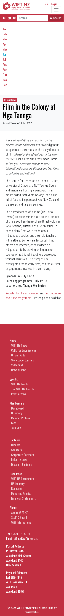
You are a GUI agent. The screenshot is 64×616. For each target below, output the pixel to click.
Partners (15, 440)
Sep (5, 69)
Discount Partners (21, 464)
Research (16, 488)
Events (14, 379)
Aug (5, 64)
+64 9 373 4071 (20, 533)
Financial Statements (23, 498)
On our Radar (10, 100)
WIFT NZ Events (19, 384)
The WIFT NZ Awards (22, 389)
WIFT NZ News (19, 345)
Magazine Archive (21, 493)
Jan (5, 29)
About (13, 507)
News (13, 340)
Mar (5, 39)
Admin (44, 608)
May (5, 49)
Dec (5, 84)
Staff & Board (19, 517)
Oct (5, 74)
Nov (5, 79)
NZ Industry (18, 483)
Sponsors (16, 450)
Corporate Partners (22, 454)
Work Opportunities (22, 360)
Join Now (16, 427)
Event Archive (18, 394)
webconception (32, 612)
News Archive (18, 370)
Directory (16, 413)
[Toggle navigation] (56, 9)
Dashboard (17, 408)
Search (57, 18)
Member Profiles (20, 418)
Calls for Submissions (23, 350)
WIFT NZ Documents (22, 478)
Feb (5, 34)
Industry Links (19, 459)
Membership (17, 403)
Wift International (21, 522)
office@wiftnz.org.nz (26, 538)
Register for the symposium (22, 293)
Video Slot (17, 365)
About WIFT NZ (19, 512)
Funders (15, 445)
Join (46, 4)
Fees (13, 423)
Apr (5, 44)
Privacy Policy (32, 607)
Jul (4, 59)
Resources (16, 473)
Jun (5, 54)
